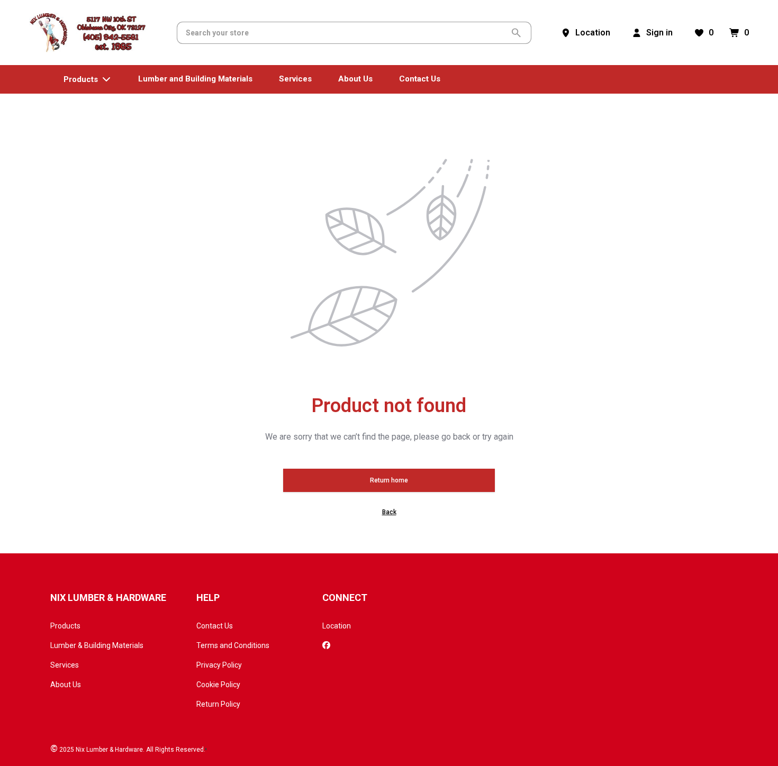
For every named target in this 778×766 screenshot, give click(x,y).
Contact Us (214, 626)
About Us (65, 684)
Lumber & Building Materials (96, 645)
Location (336, 626)
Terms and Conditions (232, 645)
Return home (389, 480)
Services (64, 665)
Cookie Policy (218, 684)
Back (389, 512)
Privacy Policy (219, 665)
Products (65, 626)
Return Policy (218, 704)
